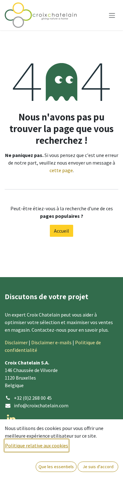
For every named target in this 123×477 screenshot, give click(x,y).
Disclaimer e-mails (51, 342)
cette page (61, 170)
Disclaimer (16, 342)
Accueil (61, 231)
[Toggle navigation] (112, 15)
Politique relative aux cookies (36, 445)
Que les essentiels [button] (56, 466)
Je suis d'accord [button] (98, 466)
